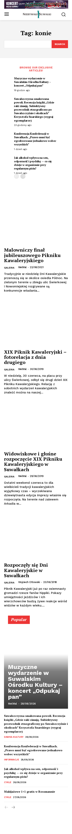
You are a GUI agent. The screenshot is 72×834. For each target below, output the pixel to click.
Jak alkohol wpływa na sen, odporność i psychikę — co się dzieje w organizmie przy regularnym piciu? (33, 163)
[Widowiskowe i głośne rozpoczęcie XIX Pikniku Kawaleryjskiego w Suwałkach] (36, 425)
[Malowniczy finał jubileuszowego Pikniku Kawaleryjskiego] (36, 221)
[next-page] (22, 176)
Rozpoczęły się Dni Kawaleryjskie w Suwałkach (26, 570)
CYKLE (7, 782)
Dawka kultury (14, 737)
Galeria (9, 267)
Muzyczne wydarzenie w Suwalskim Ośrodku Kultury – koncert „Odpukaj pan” (32, 81)
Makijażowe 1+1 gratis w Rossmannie (29, 791)
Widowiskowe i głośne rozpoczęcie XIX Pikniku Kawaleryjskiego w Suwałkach (33, 462)
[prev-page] (16, 176)
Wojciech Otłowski (29, 582)
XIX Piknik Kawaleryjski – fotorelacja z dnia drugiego (35, 357)
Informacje (11, 759)
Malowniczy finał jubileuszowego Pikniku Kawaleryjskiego (32, 255)
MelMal (22, 267)
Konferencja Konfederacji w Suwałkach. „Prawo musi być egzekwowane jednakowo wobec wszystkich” (35, 139)
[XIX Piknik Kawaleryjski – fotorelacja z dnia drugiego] (36, 323)
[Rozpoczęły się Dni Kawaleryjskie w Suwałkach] (36, 536)
